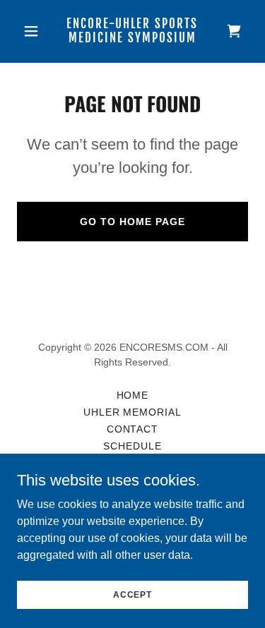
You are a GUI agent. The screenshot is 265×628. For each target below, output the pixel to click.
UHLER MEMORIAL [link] (132, 412)
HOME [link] (133, 395)
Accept (132, 594)
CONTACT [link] (133, 429)
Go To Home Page (132, 221)
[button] (34, 31)
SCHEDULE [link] (132, 446)
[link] (132, 38)
